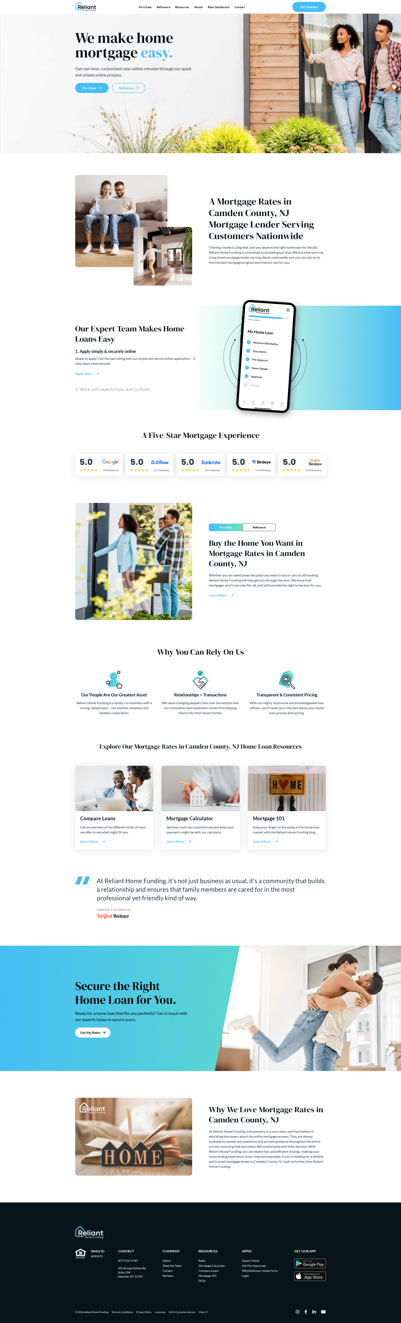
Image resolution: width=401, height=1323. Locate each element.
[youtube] (323, 1312)
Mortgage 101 (207, 1275)
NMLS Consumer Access (182, 1312)
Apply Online (250, 1260)
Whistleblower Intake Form (260, 1270)
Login (245, 1275)
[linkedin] (314, 1312)
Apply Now (83, 373)
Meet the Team (172, 1265)
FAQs (202, 1280)
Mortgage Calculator (211, 1265)
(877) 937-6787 (128, 1260)
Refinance (163, 7)
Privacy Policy (144, 1312)
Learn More (217, 595)
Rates (202, 1260)
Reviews (168, 1275)
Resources (182, 7)
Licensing (160, 1312)
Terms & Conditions (122, 1312)
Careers (168, 1270)
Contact (240, 7)
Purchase (145, 7)
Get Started (309, 7)
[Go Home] (86, 7)
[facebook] (306, 1312)
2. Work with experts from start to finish (112, 389)
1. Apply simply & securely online (105, 351)
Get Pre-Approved (254, 1265)
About (198, 7)
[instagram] (297, 1312)
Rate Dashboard (219, 7)
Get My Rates (90, 1032)
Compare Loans (208, 1270)
